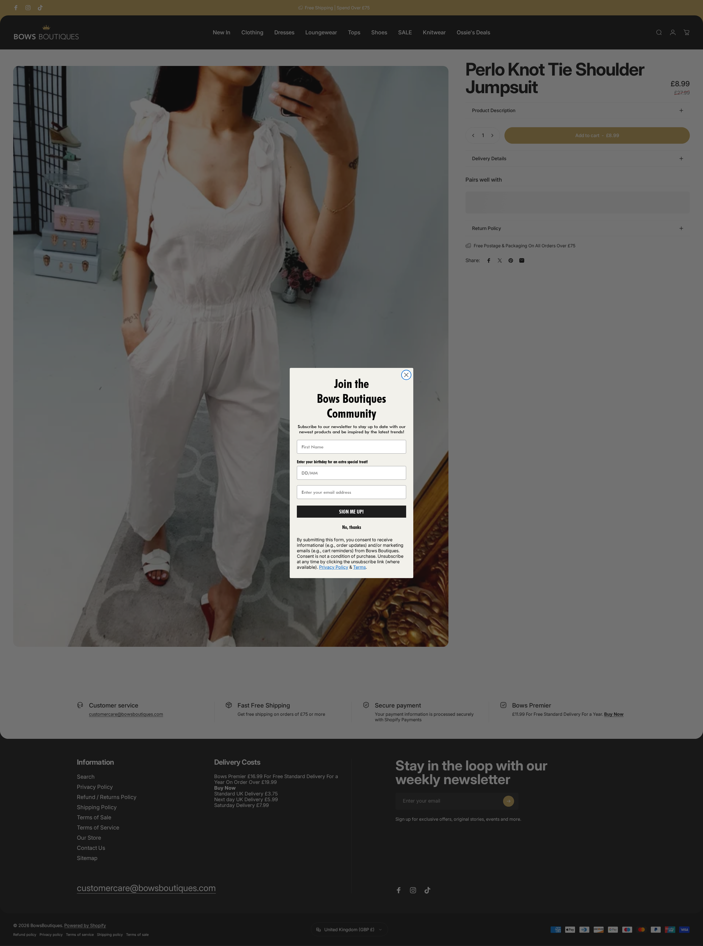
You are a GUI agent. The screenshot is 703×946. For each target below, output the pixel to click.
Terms (359, 567)
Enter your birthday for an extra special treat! (332, 461)
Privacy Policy (333, 567)
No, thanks (351, 527)
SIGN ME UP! (351, 511)
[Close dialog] (406, 375)
